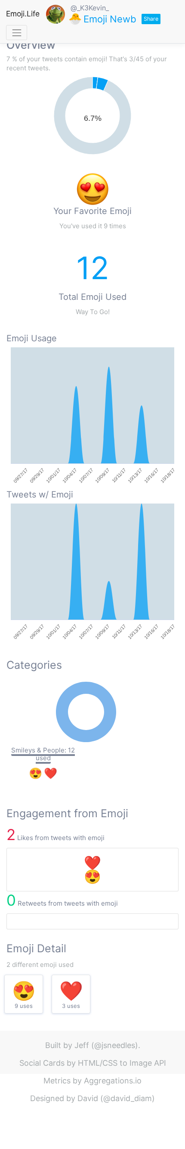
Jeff (81, 1045)
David (87, 1098)
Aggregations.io (113, 1080)
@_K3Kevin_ (90, 7)
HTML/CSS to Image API (122, 1062)
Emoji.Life (23, 13)
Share (151, 19)
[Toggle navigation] (16, 32)
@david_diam (127, 1098)
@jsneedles (114, 1045)
